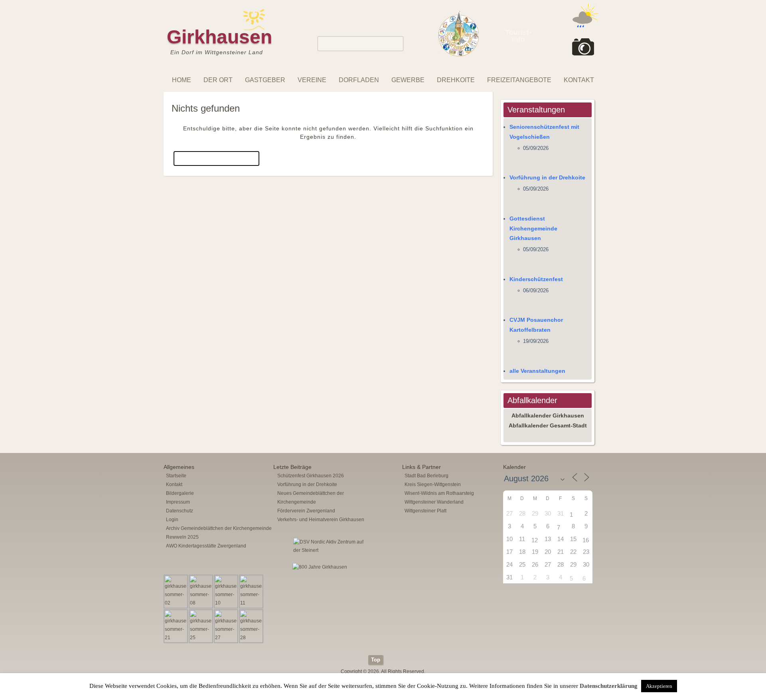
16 (585, 540)
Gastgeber (265, 80)
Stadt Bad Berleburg (426, 475)
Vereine (312, 80)
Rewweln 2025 (182, 537)
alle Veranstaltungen (537, 371)
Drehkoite (456, 80)
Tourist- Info (518, 35)
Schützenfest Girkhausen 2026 (310, 475)
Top (375, 660)
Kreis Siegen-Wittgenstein (433, 484)
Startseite (176, 475)
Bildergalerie (180, 493)
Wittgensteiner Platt (425, 511)
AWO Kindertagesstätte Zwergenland (206, 546)
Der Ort (218, 80)
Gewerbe (407, 80)
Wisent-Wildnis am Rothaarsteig (439, 493)
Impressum (178, 502)
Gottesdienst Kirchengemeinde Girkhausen (533, 228)
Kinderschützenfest (536, 279)
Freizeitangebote (519, 80)
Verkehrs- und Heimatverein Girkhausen (320, 519)
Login (172, 519)
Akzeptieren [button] (659, 686)
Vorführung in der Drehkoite (547, 177)
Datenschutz (179, 511)
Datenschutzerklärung (609, 686)
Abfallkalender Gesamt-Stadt (548, 425)
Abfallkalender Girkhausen (547, 415)
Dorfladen (359, 80)
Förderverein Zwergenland (306, 511)
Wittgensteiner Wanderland (434, 502)
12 (534, 540)
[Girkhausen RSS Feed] (596, 653)
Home (181, 80)
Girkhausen (219, 36)
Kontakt (579, 80)
